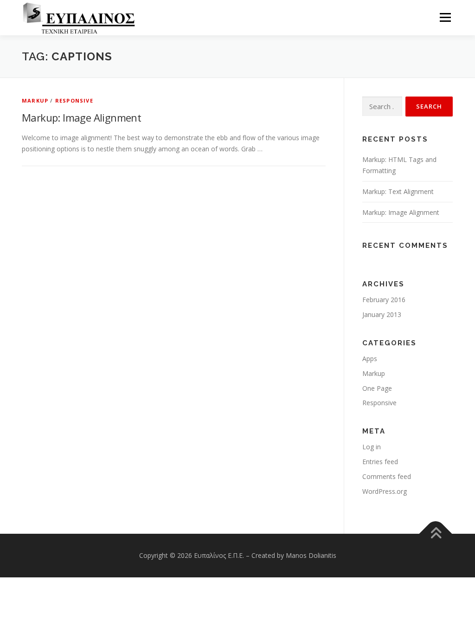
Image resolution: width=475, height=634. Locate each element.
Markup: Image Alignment (81, 117)
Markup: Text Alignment (398, 191)
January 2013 (381, 314)
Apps (369, 358)
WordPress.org (384, 491)
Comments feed (386, 476)
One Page (377, 388)
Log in (371, 446)
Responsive (74, 100)
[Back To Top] (435, 534)
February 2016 (383, 299)
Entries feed (380, 461)
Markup (35, 100)
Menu (445, 17)
